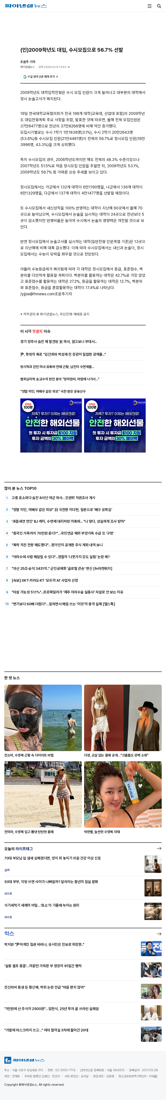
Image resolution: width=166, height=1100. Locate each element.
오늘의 (18, 848)
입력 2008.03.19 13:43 (52, 67)
